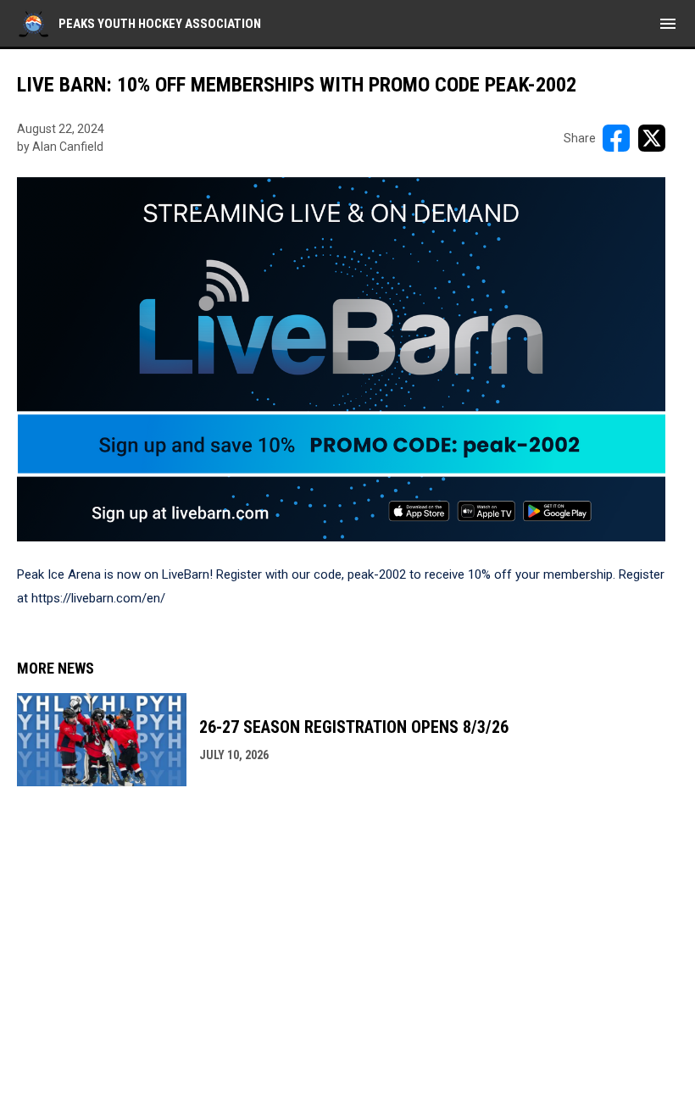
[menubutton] (668, 24)
